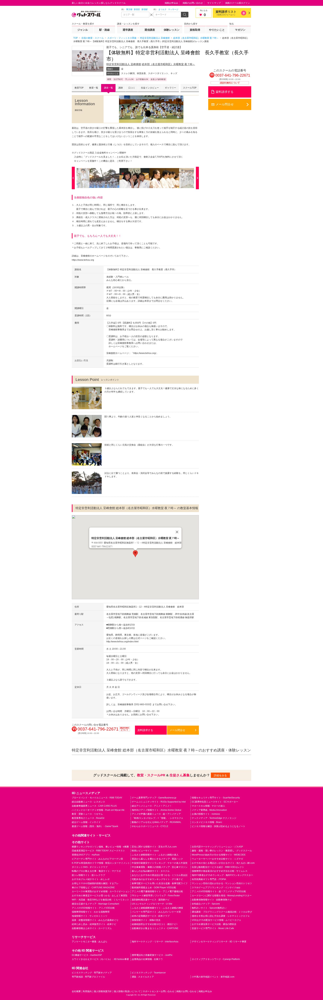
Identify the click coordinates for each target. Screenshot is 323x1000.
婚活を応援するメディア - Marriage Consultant (95, 903)
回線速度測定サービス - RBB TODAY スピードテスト (98, 850)
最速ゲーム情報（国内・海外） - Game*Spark (95, 826)
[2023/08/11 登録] (105, 178)
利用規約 (87, 991)
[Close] (177, 531)
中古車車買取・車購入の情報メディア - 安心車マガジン (159, 867)
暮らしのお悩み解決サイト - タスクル (151, 871)
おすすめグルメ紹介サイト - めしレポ (91, 879)
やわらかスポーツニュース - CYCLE (150, 826)
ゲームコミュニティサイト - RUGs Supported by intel (159, 801)
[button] (135, 553)
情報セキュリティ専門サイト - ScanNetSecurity (216, 797)
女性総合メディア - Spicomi (206, 903)
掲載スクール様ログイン (237, 3)
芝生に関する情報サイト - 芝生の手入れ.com (154, 846)
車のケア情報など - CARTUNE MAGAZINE (93, 887)
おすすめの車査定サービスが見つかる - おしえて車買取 (99, 895)
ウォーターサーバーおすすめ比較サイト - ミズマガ (217, 859)
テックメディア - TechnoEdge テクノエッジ (214, 818)
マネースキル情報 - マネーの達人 (208, 806)
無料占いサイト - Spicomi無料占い (209, 908)
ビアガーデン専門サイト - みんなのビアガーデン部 (97, 859)
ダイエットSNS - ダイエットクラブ (89, 867)
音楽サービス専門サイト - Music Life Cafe (213, 928)
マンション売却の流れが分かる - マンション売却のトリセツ (222, 883)
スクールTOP (189, 87)
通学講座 (128, 29)
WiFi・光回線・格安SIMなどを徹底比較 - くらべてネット (100, 899)
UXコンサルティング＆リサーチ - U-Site (152, 903)
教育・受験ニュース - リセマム (87, 814)
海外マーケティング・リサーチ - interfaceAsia (155, 941)
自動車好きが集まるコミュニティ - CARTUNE (155, 928)
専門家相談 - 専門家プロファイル (88, 976)
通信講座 (149, 29)
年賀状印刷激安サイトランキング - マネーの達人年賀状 (159, 863)
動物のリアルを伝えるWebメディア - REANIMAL (156, 822)
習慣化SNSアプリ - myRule (86, 854)
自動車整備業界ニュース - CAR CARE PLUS (94, 806)
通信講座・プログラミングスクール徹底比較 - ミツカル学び (222, 912)
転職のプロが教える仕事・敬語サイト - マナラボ (96, 871)
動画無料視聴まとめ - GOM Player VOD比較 (154, 887)
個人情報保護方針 (103, 991)
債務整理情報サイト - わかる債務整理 (91, 912)
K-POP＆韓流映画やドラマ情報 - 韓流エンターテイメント (101, 863)
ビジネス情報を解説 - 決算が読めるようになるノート (218, 826)
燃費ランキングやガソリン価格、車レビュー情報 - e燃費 (100, 846)
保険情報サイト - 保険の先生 (146, 920)
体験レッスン (171, 29)
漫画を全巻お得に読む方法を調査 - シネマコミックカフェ (221, 916)
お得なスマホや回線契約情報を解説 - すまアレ (95, 883)
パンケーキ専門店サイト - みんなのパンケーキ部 (156, 912)
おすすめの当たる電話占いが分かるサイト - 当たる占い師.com (223, 863)
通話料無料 (230, 82)
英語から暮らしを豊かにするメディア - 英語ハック (157, 859)
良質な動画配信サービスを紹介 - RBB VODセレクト (218, 867)
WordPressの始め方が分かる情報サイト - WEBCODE (219, 854)
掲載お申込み (171, 3)
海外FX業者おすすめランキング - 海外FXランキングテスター (222, 875)
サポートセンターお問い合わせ (158, 991)
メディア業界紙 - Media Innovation (209, 810)
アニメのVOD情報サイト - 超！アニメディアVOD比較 (219, 891)
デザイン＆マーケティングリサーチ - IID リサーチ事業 (219, 941)
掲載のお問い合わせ (193, 3)
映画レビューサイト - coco (145, 850)
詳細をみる (220, 775)
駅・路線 (104, 29)
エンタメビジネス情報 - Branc (207, 822)
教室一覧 (93, 87)
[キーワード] (167, 14)
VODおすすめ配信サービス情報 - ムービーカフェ (216, 920)
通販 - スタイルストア (143, 976)
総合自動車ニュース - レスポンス (88, 801)
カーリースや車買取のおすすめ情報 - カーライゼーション (101, 891)
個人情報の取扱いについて (127, 991)
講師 (120, 87)
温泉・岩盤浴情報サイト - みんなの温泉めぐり (95, 920)
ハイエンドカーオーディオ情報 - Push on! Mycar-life (98, 810)
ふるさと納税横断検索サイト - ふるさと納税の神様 (157, 908)
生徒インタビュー (150, 87)
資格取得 (195, 29)
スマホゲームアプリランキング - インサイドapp (216, 887)
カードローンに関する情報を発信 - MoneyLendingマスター (222, 895)
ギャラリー (170, 87)
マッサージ (173, 9)
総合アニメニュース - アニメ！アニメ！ (152, 806)
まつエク (162, 9)
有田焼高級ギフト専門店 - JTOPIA (209, 879)
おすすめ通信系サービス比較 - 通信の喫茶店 (214, 924)
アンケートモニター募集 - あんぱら (89, 941)
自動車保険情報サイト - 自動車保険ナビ (212, 899)
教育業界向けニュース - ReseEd (88, 818)
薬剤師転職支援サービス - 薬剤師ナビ (151, 899)
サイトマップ (214, 3)
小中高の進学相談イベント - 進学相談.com (213, 976)
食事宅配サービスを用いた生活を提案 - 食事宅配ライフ (159, 883)
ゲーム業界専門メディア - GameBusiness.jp (154, 797)
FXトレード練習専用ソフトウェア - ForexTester (156, 895)
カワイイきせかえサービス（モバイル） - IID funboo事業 (100, 959)
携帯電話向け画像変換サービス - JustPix (152, 955)
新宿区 (137, 9)
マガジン (240, 29)
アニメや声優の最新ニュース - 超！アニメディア (156, 814)
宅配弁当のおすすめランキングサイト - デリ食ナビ (157, 879)
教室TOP (79, 87)
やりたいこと (217, 29)
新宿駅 (144, 9)
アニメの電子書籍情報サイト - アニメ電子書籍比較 (157, 891)
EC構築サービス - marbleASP (87, 955)
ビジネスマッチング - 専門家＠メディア (92, 972)
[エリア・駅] (135, 14)
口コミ (131, 87)
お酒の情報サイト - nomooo (206, 814)
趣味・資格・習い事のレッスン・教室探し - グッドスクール (222, 850)
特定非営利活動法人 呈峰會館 (123, 64)
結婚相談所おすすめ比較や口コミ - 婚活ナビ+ (155, 924)
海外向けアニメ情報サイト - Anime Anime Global (156, 810)
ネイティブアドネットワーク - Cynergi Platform (216, 959)
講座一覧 (108, 87)
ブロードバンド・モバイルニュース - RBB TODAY (97, 797)
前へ (74, 178)
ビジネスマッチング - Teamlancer (149, 972)
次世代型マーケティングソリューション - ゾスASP (217, 846)
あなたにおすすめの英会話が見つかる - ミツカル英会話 (159, 875)
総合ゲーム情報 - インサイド (86, 822)
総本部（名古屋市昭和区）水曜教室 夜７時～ (168, 64)
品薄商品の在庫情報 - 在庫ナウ (147, 959)
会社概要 (76, 991)
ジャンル (82, 29)
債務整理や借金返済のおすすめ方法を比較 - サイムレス (219, 871)
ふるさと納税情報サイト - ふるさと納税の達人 (155, 854)
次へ (196, 178)
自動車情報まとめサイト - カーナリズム (92, 928)
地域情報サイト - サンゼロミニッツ (89, 916)
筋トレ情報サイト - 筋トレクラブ (88, 875)
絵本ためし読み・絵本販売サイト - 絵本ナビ (94, 924)
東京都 (129, 9)
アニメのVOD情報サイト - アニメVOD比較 (93, 908)
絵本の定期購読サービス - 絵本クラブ (151, 916)
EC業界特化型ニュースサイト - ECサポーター (215, 801)
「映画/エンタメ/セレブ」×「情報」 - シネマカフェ (157, 818)
